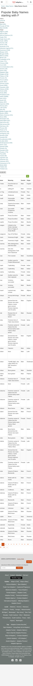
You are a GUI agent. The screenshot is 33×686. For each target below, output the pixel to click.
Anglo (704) (3, 37)
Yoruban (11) (3, 168)
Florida (12, 609)
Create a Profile (20, 559)
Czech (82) (3, 65)
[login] (31, 2)
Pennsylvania (6, 618)
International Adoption (10, 601)
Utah (28, 618)
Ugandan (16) (4, 157)
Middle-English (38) (5, 111)
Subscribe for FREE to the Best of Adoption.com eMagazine (14, 565)
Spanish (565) (4, 146)
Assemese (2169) (5, 50)
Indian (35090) (4, 96)
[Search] (28, 2)
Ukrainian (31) (4, 159)
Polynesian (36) (4, 131)
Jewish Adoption (10, 641)
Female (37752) (4, 26)
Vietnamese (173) (5, 163)
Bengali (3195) (4, 54)
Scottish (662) (4, 141)
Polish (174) (3, 130)
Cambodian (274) (5, 59)
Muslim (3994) (4, 113)
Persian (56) (3, 128)
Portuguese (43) (4, 133)
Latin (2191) (3, 107)
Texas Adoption (22, 590)
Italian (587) (3, 102)
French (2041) (4, 80)
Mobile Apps (16, 578)
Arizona (19, 606)
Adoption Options (22, 630)
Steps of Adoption (10, 635)
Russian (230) (4, 135)
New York (28, 612)
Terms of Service (6, 653)
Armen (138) (3, 44)
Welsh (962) (3, 165)
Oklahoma (26, 615)
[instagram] (16, 660)
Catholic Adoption (11, 638)
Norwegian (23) (4, 118)
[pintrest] (20, 660)
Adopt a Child (15, 581)
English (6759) (4, 74)
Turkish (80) (3, 155)
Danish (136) (3, 68)
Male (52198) (4, 28)
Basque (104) (4, 52)
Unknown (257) (4, 161)
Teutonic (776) (4, 152)
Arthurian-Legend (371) (6, 48)
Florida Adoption (11, 592)
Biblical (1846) (4, 55)
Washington (19, 620)
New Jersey (20, 612)
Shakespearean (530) (6, 142)
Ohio (20, 615)
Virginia (12, 620)
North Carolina (13, 615)
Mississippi (12, 612)
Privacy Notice (15, 653)
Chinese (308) (4, 63)
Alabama (12, 606)
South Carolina (16, 618)
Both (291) (3, 24)
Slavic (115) (3, 144)
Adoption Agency (10, 598)
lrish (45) (2, 109)
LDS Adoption (22, 638)
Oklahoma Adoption (11, 590)
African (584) (3, 33)
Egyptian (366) (4, 72)
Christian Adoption (22, 598)
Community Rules (25, 653)
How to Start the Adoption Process (16, 633)
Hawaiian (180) (4, 87)
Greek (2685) (3, 85)
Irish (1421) (3, 98)
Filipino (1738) (4, 76)
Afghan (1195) (4, 31)
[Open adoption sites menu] (6, 2)
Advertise (18, 575)
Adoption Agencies (16, 643)
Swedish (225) (4, 150)
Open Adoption (22, 584)
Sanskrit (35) (3, 137)
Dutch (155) (3, 70)
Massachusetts (25, 609)
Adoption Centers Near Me (18, 624)
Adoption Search (16, 603)
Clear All (2, 20)
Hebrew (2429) (4, 89)
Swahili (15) (3, 148)
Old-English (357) (5, 120)
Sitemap (25, 575)
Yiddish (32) (3, 167)
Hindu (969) (3, 93)
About (6, 575)
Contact (12, 575)
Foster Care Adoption (9, 587)
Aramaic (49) (3, 42)
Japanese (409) (4, 104)
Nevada (5, 615)
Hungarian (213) (4, 94)
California (5, 609)
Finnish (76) (3, 78)
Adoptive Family (9, 595)
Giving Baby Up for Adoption (21, 627)
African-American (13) (6, 35)
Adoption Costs (21, 592)
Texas (24, 618)
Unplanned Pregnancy (23, 587)
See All (29, 561)
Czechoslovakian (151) (6, 67)
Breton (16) (3, 57)
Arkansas (25, 606)
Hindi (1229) (3, 91)
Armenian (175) (4, 46)
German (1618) (4, 83)
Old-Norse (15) (4, 126)
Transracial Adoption (22, 595)
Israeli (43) (3, 100)
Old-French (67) (4, 122)
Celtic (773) (3, 61)
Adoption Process (22, 641)
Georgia (17, 609)
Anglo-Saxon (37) (5, 39)
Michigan (4, 612)
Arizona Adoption (11, 584)
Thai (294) (3, 154)
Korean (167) (3, 106)
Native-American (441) (6, 115)
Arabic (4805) (4, 41)
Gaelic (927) (3, 81)
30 (4, 547)
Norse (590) (3, 117)
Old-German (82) (5, 124)
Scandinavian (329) (5, 139)
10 (28, 544)
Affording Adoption (23, 601)
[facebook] (13, 660)
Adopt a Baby (24, 581)
